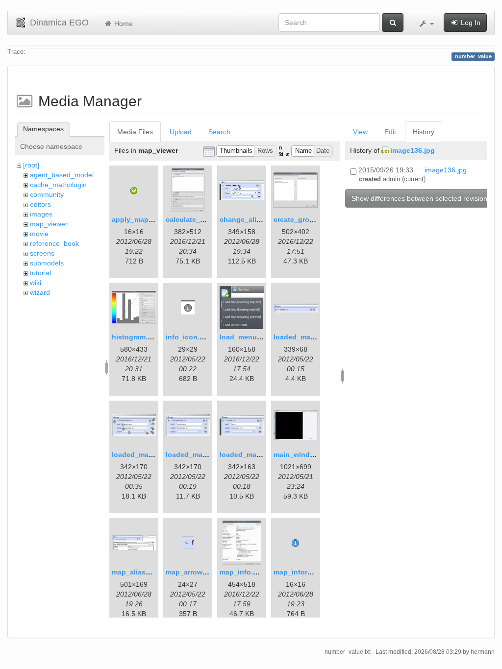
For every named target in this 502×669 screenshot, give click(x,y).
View (360, 132)
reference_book (54, 243)
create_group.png (303, 219)
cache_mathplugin (58, 185)
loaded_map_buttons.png (155, 454)
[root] (31, 165)
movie (39, 234)
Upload (181, 132)
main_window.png (304, 454)
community (47, 194)
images (41, 214)
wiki (35, 283)
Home (122, 23)
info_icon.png (189, 337)
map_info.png (243, 572)
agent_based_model (62, 175)
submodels (47, 263)
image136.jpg (412, 150)
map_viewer (49, 224)
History (423, 132)
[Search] (392, 22)
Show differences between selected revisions (421, 198)
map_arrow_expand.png (206, 572)
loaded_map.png (302, 337)
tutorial (40, 273)
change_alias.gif (247, 219)
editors (40, 204)
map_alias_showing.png (153, 572)
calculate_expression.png (209, 219)
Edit (390, 132)
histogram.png (136, 337)
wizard (40, 292)
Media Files (135, 132)
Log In (469, 22)
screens (42, 253)
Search (219, 132)
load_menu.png (246, 337)
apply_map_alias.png (147, 219)
